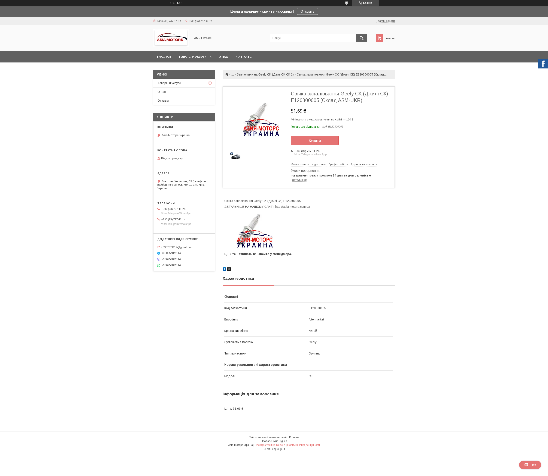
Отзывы (163, 100)
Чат (533, 465)
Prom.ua (294, 437)
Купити (315, 140)
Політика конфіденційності (303, 444)
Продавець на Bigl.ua (274, 441)
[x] (229, 269)
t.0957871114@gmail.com (177, 247)
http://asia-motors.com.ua (292, 206)
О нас (223, 56)
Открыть (307, 11)
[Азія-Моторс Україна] (171, 45)
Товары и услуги (193, 56)
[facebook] (224, 269)
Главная (164, 56)
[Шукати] (361, 38)
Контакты (244, 56)
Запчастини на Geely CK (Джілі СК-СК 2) (265, 74)
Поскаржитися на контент (270, 444)
